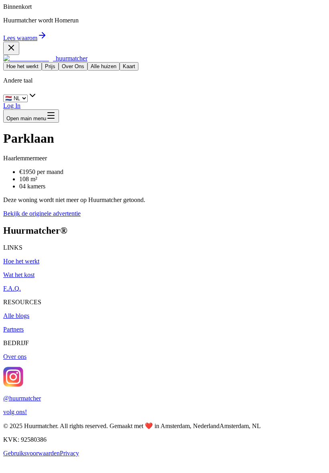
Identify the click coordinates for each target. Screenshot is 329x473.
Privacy (69, 453)
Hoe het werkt (22, 66)
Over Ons (73, 66)
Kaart (129, 66)
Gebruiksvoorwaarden (31, 453)
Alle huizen (103, 66)
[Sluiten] (11, 48)
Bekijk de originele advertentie (42, 213)
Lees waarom (20, 37)
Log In (11, 105)
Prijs (50, 66)
